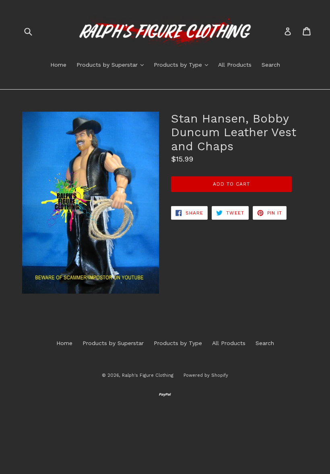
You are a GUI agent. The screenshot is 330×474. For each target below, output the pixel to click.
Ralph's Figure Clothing (147, 375)
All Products (235, 64)
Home (58, 64)
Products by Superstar (112, 64)
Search (271, 64)
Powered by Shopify (206, 375)
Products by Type (183, 64)
